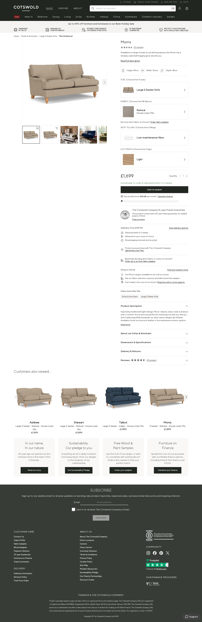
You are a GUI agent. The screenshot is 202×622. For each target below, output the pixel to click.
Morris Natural (66, 36)
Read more (125, 325)
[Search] (172, 8)
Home (16, 36)
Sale (17, 16)
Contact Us (19, 537)
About (78, 8)
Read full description (130, 61)
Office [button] (116, 16)
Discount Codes (87, 580)
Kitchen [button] (91, 16)
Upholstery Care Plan (134, 250)
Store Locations (87, 540)
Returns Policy (20, 577)
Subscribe (101, 517)
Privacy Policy (86, 558)
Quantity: (173, 176)
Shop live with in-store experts (171, 282)
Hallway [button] (104, 16)
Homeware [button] (131, 16)
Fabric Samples (20, 544)
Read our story (34, 470)
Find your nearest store (177, 270)
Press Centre (86, 547)
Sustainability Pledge (89, 572)
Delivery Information (23, 573)
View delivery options (178, 228)
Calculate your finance (168, 470)
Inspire (63, 8)
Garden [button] (171, 16)
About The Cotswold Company (93, 537)
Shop (49, 8)
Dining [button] (56, 16)
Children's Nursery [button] (152, 16)
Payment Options (21, 551)
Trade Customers (21, 562)
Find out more (138, 219)
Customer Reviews (88, 551)
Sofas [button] (79, 16)
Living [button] (67, 16)
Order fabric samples (159, 122)
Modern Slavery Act (88, 569)
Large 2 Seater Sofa (48, 36)
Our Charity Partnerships (91, 576)
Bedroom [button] (43, 16)
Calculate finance (165, 196)
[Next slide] (186, 397)
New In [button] (29, 16)
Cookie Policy (86, 562)
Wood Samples (20, 547)
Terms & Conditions (88, 555)
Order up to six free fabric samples (140, 261)
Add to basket (154, 189)
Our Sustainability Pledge (79, 470)
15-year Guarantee (22, 555)
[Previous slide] (16, 397)
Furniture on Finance (23, 558)
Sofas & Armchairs (29, 36)
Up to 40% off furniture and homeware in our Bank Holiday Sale (101, 23)
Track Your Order (21, 581)
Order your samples (123, 470)
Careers (83, 544)
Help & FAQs (19, 540)
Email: (77, 502)
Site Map (84, 565)
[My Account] (179, 8)
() (139, 47)
